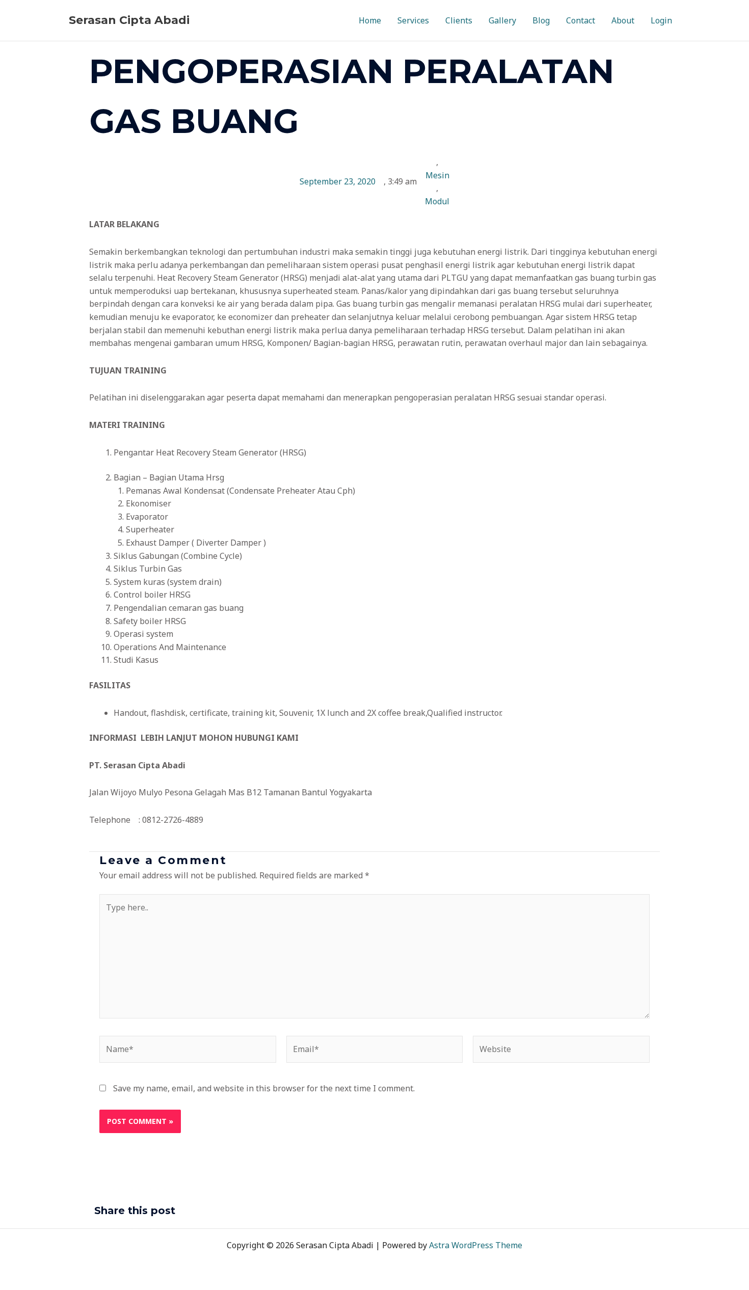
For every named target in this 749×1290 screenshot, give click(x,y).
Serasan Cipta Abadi (129, 20)
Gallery (502, 20)
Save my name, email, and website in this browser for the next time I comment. (264, 1088)
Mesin (437, 175)
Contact (580, 20)
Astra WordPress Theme (475, 1245)
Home (370, 20)
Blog (541, 20)
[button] (383, 1212)
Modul (437, 201)
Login (661, 20)
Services (413, 20)
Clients (458, 20)
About (622, 20)
